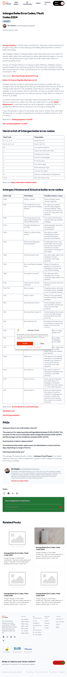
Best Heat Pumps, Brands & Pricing (25, 76)
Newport (47, 623)
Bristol (46, 625)
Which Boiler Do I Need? (24, 629)
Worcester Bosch (28, 652)
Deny (42, 343)
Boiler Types (24, 624)
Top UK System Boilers (11, 415)
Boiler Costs (25, 626)
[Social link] (3, 636)
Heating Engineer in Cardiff (22, 120)
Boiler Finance (25, 621)
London (46, 627)
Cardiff (46, 620)
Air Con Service (37, 630)
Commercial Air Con (37, 626)
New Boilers (24, 619)
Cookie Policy (29, 347)
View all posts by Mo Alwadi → (20, 481)
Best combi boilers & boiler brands (24, 183)
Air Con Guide (37, 632)
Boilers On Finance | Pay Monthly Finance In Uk (20, 80)
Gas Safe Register (7, 652)
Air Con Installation (36, 622)
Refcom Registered (17, 652)
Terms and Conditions (41, 672)
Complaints (62, 672)
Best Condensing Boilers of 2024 (15, 124)
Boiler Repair (25, 633)
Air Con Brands (37, 634)
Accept (25, 343)
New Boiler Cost (9, 411)
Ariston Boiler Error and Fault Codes (25, 407)
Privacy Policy (36, 347)
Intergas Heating (9, 45)
